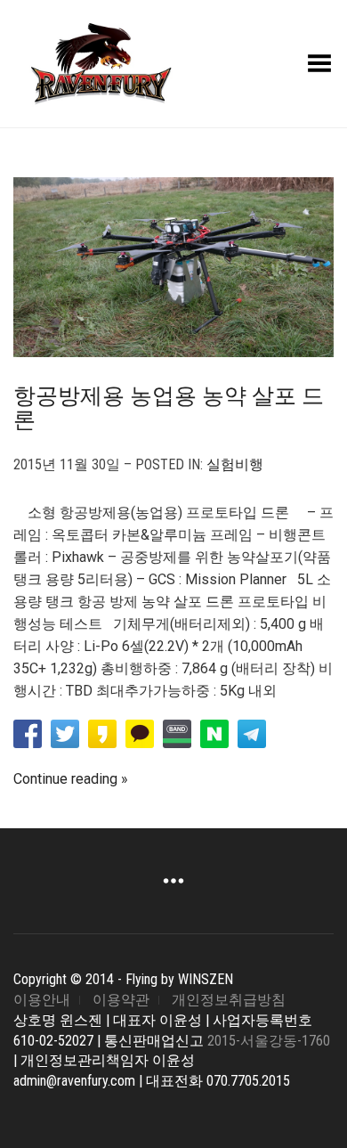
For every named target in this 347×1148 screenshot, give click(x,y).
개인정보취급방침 (229, 999)
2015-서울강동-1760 (268, 1040)
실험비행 (234, 464)
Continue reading (65, 778)
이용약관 (121, 999)
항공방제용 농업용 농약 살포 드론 (168, 408)
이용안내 (41, 999)
